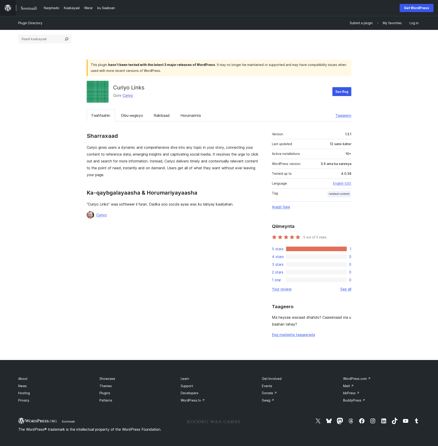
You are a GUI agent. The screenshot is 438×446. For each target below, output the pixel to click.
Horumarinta (190, 115)
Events (267, 386)
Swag (268, 400)
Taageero (343, 115)
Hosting (24, 393)
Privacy (23, 400)
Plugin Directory (30, 23)
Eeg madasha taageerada (293, 334)
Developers (189, 393)
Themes (105, 386)
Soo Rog (341, 92)
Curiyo (128, 95)
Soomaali (68, 421)
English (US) (342, 183)
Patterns (105, 400)
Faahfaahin (100, 115)
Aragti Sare (281, 207)
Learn (185, 379)
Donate (269, 393)
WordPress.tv (193, 400)
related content (339, 194)
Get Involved (272, 379)
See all (345, 289)
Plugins (104, 393)
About (22, 379)
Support (187, 386)
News (22, 386)
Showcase (107, 379)
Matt (348, 386)
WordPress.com (357, 379)
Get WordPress (416, 8)
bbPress (351, 393)
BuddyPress (354, 400)
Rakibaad (162, 115)
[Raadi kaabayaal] (66, 39)
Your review (282, 289)
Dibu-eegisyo (132, 115)
